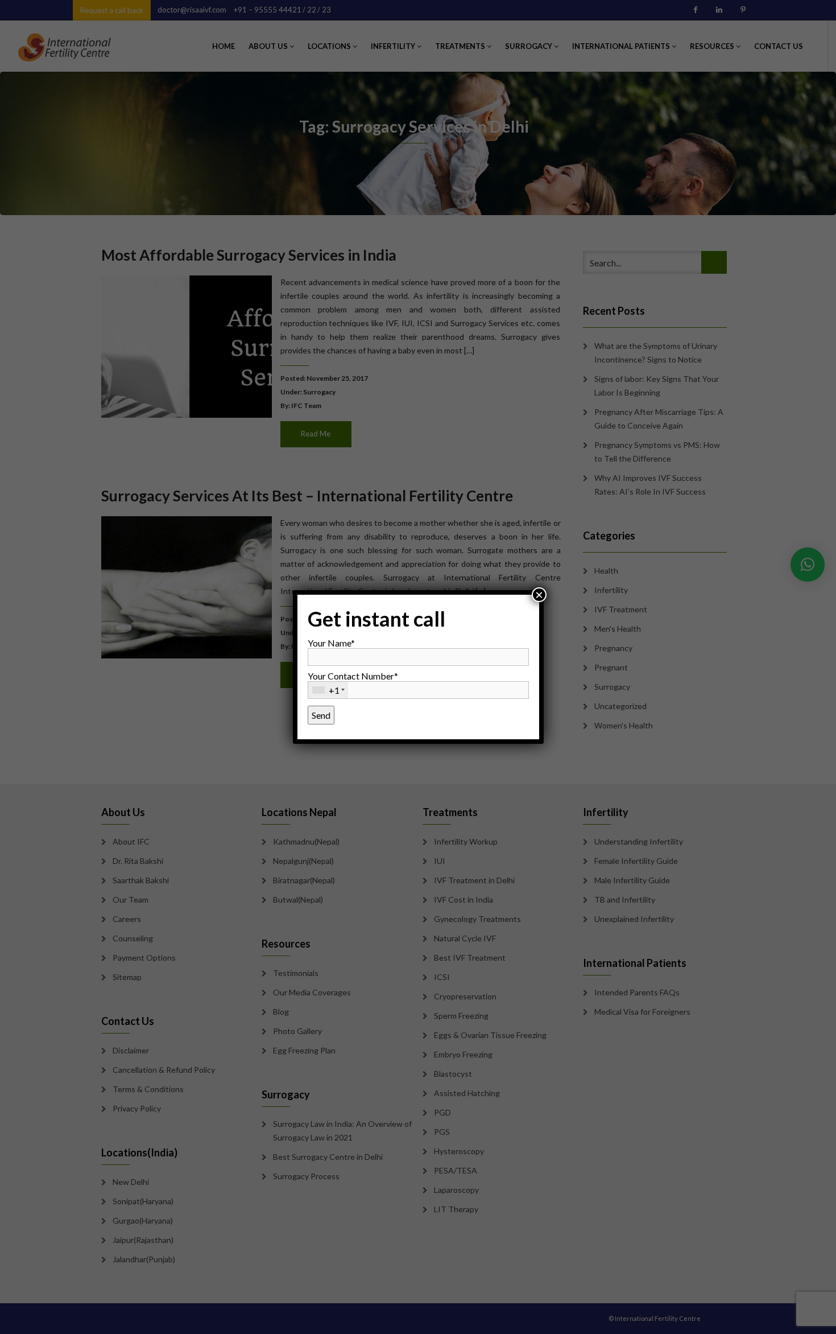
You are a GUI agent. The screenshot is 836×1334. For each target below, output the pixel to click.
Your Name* (331, 642)
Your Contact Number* (353, 682)
